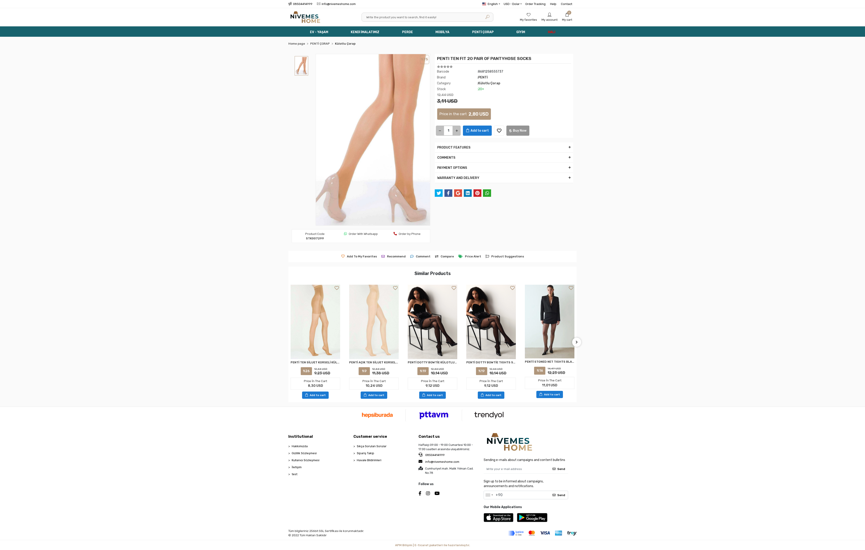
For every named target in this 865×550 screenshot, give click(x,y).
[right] (577, 342)
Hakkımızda (300, 446)
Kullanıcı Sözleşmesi (305, 460)
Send (561, 469)
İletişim (297, 467)
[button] (567, 17)
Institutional (300, 436)
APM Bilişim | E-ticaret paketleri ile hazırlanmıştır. (432, 545)
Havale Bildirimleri (369, 460)
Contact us (429, 436)
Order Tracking (535, 4)
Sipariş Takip (365, 453)
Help (553, 4)
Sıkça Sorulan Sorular (372, 446)
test (294, 474)
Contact (566, 4)
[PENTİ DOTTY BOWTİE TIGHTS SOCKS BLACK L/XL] (491, 322)
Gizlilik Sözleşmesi (304, 453)
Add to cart (480, 131)
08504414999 (435, 455)
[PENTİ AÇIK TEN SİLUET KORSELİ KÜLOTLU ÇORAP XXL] (374, 322)
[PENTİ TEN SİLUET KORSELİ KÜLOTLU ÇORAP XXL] (315, 322)
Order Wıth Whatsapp (363, 234)
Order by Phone (410, 234)
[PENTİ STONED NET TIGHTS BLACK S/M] (549, 322)
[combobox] (489, 495)
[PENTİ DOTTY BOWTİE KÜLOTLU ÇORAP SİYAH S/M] (432, 322)
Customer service (370, 436)
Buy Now (519, 131)
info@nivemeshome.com (442, 461)
